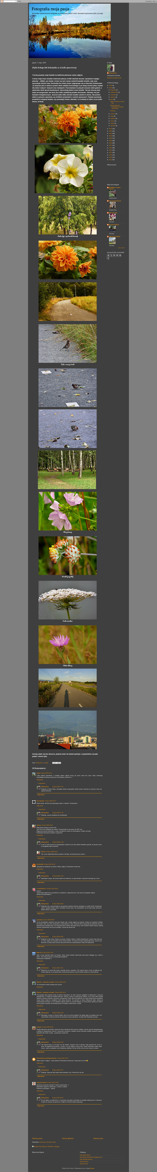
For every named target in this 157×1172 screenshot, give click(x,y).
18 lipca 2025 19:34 (57, 1042)
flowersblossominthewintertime (46, 1058)
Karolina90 (40, 864)
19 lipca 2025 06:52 (52, 851)
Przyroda (112, 110)
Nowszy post (37, 1138)
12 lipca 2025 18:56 (57, 903)
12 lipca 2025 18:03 (52, 888)
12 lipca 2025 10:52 (49, 864)
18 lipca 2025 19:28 (57, 1012)
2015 (110, 150)
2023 (110, 131)
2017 (110, 145)
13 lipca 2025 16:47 (60, 992)
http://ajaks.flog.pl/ (85, 1155)
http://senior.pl (84, 1163)
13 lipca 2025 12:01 (47, 952)
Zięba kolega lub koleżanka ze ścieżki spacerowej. (116, 107)
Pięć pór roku (113, 212)
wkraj (38, 773)
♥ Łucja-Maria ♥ (41, 888)
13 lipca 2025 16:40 (60, 982)
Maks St (39, 952)
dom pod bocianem (115, 201)
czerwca (113, 113)
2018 (110, 143)
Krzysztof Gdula (42, 1082)
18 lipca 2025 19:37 (57, 1070)
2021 (110, 136)
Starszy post (98, 1138)
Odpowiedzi (42, 783)
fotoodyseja (40, 801)
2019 (110, 140)
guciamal (39, 919)
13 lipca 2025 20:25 (47, 1027)
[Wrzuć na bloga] (55, 763)
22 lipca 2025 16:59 (52, 1082)
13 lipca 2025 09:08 (48, 919)
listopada (113, 90)
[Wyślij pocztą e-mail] (53, 763)
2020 (110, 138)
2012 (110, 157)
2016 (110, 147)
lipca (112, 99)
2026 (110, 85)
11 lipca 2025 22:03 (46, 773)
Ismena (39, 825)
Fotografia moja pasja (50, 8)
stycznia (113, 125)
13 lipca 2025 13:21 (57, 968)
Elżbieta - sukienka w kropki (45, 982)
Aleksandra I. (45, 786)
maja (112, 116)
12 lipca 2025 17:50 (57, 876)
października (114, 92)
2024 (110, 128)
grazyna (39, 1027)
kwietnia (113, 118)
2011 (110, 159)
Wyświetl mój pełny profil (114, 78)
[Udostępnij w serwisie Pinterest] (60, 763)
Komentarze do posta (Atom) (47, 1142)
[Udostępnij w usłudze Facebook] (58, 763)
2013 (110, 155)
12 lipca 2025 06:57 (47, 825)
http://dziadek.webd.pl (86, 1159)
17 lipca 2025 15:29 (62, 1058)
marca (113, 121)
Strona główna (67, 1138)
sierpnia (113, 97)
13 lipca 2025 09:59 (57, 936)
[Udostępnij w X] (57, 763)
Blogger (92, 1168)
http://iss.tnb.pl (84, 1161)
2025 (110, 88)
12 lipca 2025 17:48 (57, 842)
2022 (110, 133)
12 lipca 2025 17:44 (57, 812)
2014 (110, 152)
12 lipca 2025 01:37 (50, 801)
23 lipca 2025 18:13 (57, 1097)
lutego (112, 123)
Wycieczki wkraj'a (114, 236)
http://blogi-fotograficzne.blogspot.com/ (91, 1157)
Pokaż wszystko (121, 247)
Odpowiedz (40, 779)
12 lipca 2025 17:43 (57, 786)
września (113, 94)
